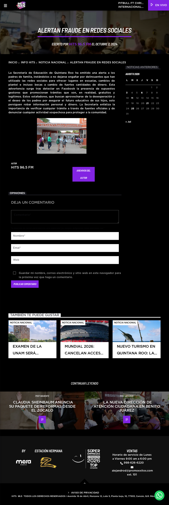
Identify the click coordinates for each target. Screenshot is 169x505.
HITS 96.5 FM (80, 44)
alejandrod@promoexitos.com (132, 470)
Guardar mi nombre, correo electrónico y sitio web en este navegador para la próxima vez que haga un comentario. (70, 273)
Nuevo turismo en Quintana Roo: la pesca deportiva (136, 351)
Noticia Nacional (52, 62)
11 (132, 98)
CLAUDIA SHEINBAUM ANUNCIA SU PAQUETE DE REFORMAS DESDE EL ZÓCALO (42, 406)
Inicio (12, 62)
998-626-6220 (134, 462)
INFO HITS (28, 62)
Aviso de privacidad (85, 492)
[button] (159, 495)
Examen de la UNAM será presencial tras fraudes (30, 351)
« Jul (128, 122)
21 (147, 103)
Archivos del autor (84, 174)
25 (132, 109)
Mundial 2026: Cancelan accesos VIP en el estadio (85, 351)
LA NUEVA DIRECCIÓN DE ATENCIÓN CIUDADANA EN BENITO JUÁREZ (127, 406)
